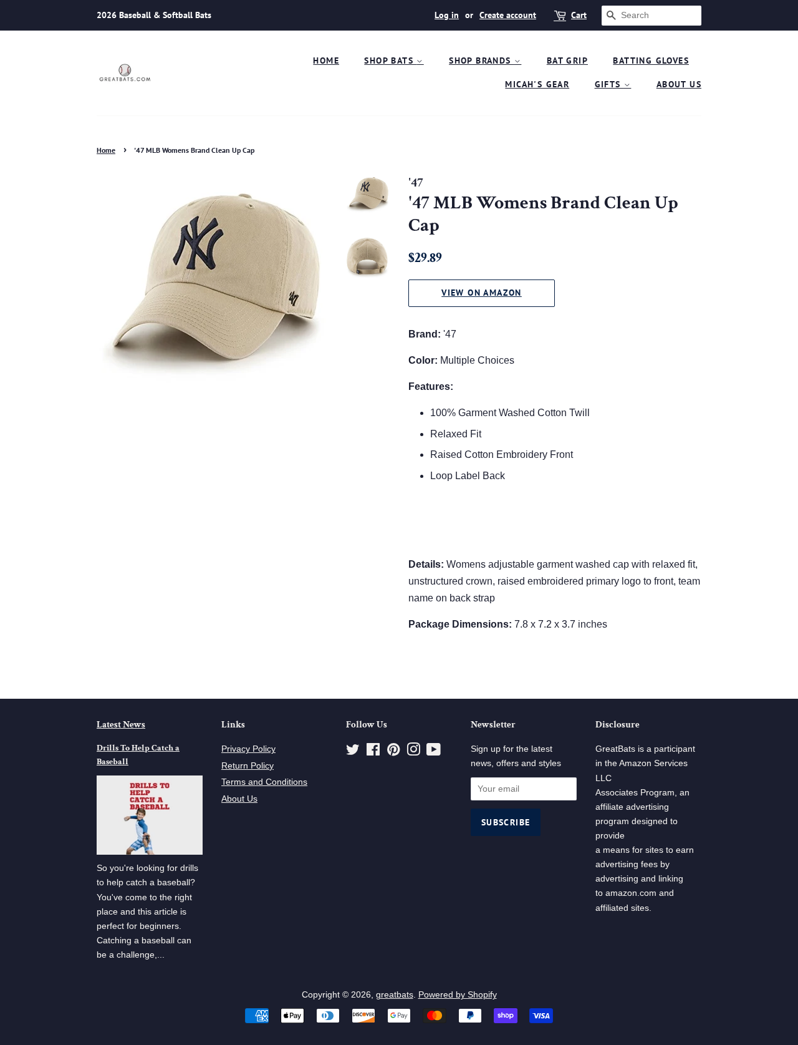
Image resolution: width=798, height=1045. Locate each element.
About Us (678, 84)
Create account (507, 15)
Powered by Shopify (457, 994)
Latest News (121, 725)
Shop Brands (481, 60)
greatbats (394, 994)
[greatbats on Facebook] (373, 752)
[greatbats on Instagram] (413, 752)
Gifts (609, 84)
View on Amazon (481, 292)
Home (326, 60)
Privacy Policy (248, 749)
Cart (579, 15)
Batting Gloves (651, 60)
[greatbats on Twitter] (353, 752)
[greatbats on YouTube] (433, 752)
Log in (447, 15)
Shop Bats (390, 60)
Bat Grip (567, 60)
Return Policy (247, 765)
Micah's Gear (537, 84)
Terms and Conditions (264, 782)
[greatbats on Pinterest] (393, 752)
